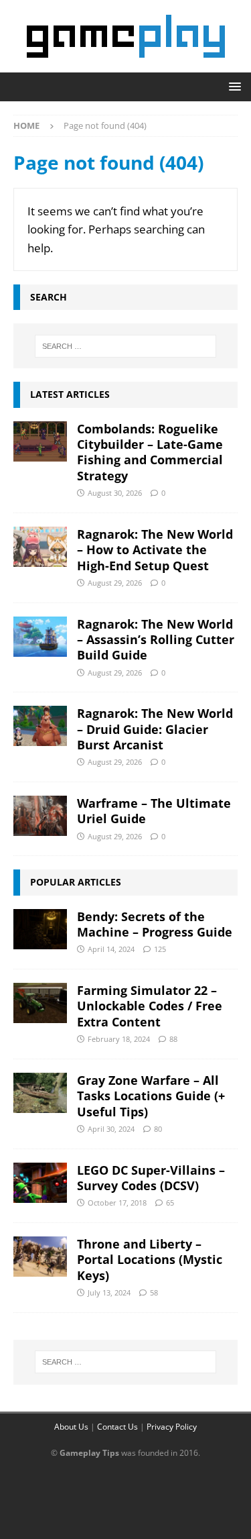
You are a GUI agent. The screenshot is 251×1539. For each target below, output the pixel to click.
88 (173, 1039)
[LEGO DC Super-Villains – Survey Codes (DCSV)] (40, 1183)
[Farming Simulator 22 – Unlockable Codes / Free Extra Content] (40, 1003)
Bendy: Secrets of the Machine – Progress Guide (154, 924)
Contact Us (117, 1426)
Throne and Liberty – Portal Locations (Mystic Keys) (149, 1259)
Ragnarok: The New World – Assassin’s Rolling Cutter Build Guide (155, 640)
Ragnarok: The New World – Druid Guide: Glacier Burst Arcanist (155, 729)
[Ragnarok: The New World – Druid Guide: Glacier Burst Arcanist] (40, 726)
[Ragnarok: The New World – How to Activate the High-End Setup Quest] (40, 547)
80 (158, 1129)
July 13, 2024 (109, 1292)
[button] (233, 86)
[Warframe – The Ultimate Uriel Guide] (40, 816)
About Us (71, 1426)
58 (154, 1292)
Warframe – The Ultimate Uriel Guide (154, 811)
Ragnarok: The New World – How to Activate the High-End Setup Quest (155, 550)
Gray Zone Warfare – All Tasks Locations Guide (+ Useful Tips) (151, 1096)
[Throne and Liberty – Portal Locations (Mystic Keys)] (40, 1256)
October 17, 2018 (117, 1203)
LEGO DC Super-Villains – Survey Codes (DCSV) (151, 1177)
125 (160, 949)
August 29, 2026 (115, 583)
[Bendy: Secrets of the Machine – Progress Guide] (40, 929)
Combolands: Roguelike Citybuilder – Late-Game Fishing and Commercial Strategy (150, 452)
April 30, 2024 (111, 1129)
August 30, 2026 (115, 493)
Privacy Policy (172, 1426)
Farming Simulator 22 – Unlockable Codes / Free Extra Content (149, 1006)
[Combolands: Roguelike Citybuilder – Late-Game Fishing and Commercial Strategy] (40, 441)
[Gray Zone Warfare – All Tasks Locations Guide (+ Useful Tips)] (40, 1093)
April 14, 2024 (111, 949)
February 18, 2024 (119, 1039)
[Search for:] (126, 346)
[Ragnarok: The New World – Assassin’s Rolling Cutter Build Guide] (40, 637)
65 (170, 1203)
